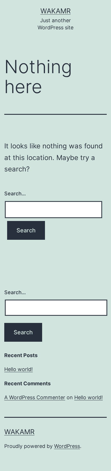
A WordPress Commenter (34, 397)
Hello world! (18, 369)
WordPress (67, 446)
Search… (15, 193)
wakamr (55, 11)
